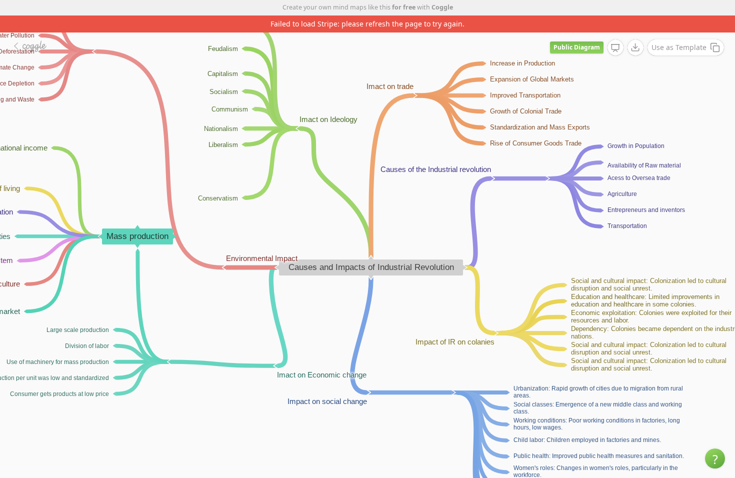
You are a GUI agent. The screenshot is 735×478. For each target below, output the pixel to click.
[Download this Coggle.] (636, 48)
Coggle (442, 7)
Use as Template (679, 47)
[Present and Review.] (616, 48)
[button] (715, 458)
